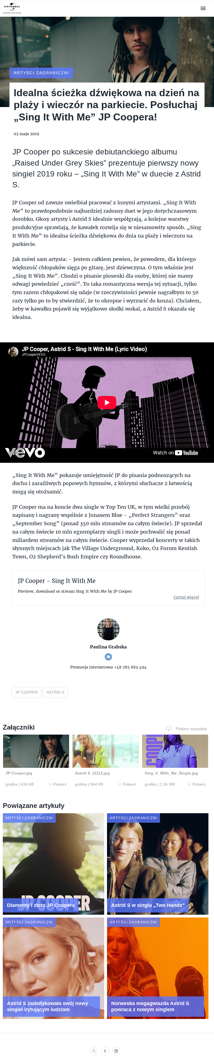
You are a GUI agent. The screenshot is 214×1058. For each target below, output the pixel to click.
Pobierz (60, 784)
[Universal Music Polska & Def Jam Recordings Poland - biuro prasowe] (12, 13)
